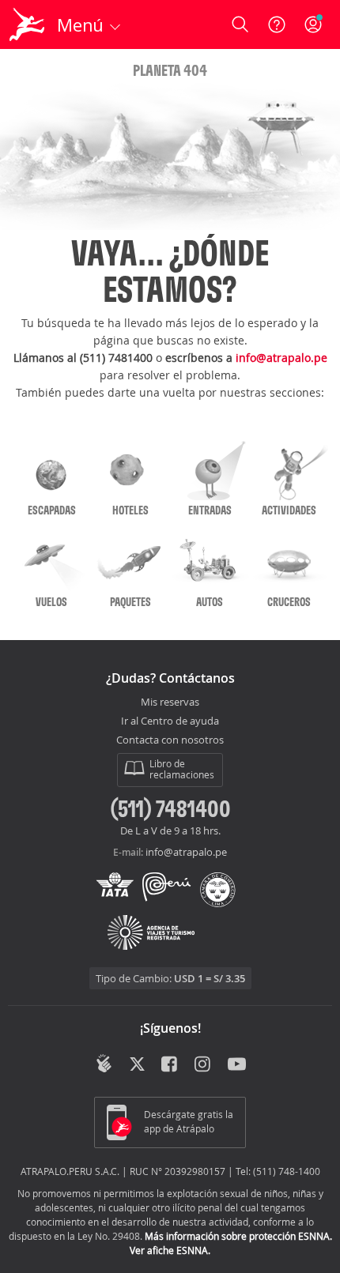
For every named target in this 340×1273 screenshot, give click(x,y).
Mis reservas (170, 702)
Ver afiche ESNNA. (170, 1250)
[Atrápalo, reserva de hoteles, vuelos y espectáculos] (26, 24)
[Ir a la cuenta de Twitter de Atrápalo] (137, 1065)
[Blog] (104, 1064)
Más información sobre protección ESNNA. (238, 1236)
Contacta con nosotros (170, 740)
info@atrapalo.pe (281, 357)
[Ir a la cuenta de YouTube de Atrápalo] (237, 1065)
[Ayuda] (276, 24)
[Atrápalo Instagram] (204, 1065)
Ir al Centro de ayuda (170, 721)
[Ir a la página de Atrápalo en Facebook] (170, 1065)
